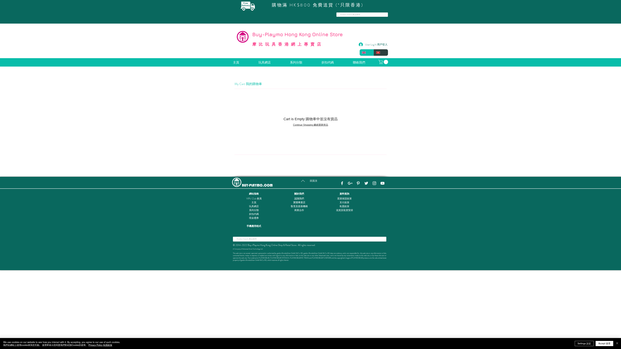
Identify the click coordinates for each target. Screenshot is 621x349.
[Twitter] (366, 183)
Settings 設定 (584, 343)
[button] (383, 62)
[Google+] (350, 183)
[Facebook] (342, 183)
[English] (367, 52)
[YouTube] (382, 183)
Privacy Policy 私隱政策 (100, 345)
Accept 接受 (604, 343)
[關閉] (617, 343)
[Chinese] (381, 52)
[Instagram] (374, 183)
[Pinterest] (358, 183)
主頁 (253, 202)
